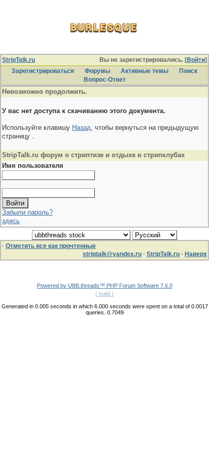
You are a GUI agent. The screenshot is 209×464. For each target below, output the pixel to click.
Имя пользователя (32, 165)
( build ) (104, 294)
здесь (11, 221)
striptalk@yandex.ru (112, 254)
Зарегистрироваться (43, 71)
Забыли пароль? (27, 212)
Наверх (196, 254)
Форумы (97, 71)
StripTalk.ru (18, 59)
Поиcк (188, 71)
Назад (81, 127)
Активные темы (144, 71)
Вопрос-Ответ (105, 79)
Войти (196, 59)
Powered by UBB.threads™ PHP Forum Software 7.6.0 (104, 285)
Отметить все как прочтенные (51, 245)
